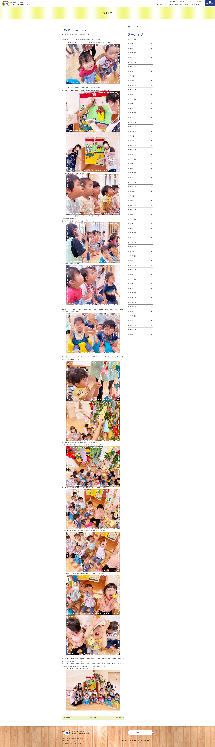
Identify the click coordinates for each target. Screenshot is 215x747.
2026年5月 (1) (132, 53)
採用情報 (198, 1)
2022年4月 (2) (132, 279)
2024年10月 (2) (132, 140)
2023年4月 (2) (132, 223)
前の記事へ (67, 717)
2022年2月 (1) (132, 288)
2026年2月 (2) (132, 66)
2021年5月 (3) (132, 329)
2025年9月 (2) (132, 89)
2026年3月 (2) (132, 62)
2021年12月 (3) (132, 297)
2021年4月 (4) (132, 334)
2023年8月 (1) (132, 205)
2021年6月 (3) (132, 325)
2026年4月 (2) (132, 57)
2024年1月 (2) (132, 182)
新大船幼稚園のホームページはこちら (73, 743)
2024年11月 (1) (132, 136)
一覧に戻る (93, 717)
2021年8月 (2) (132, 316)
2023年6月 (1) (132, 214)
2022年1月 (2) (132, 293)
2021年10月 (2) (132, 306)
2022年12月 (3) (132, 242)
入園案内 (187, 4)
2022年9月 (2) (132, 256)
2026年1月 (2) (132, 71)
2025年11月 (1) (132, 80)
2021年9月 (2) (132, 311)
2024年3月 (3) (132, 173)
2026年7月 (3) (132, 43)
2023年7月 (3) (132, 209)
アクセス (172, 1)
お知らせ (181, 1)
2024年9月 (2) (132, 145)
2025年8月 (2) (132, 94)
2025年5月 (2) (132, 108)
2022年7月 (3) (132, 265)
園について (163, 4)
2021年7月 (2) (132, 320)
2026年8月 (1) (132, 39)
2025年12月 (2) (132, 76)
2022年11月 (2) (132, 246)
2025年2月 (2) (132, 122)
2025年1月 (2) (132, 126)
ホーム (156, 4)
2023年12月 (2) (132, 186)
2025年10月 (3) (132, 85)
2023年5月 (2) (132, 219)
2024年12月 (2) (132, 131)
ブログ (190, 1)
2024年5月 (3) (132, 163)
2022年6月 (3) (132, 269)
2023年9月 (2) (132, 200)
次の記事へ (119, 717)
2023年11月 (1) (132, 191)
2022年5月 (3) (132, 274)
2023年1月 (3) (132, 237)
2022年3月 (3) (132, 283)
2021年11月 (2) (132, 302)
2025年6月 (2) (132, 103)
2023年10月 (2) (132, 196)
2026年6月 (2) (132, 48)
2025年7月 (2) (132, 99)
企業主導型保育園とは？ (175, 4)
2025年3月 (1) (132, 117)
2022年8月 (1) (132, 260)
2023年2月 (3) (132, 233)
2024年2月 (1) (132, 177)
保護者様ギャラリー (197, 4)
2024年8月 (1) (132, 149)
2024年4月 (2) (132, 168)
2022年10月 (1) (132, 251)
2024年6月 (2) (132, 159)
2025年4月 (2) (132, 113)
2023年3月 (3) (132, 228)
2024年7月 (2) (132, 154)
